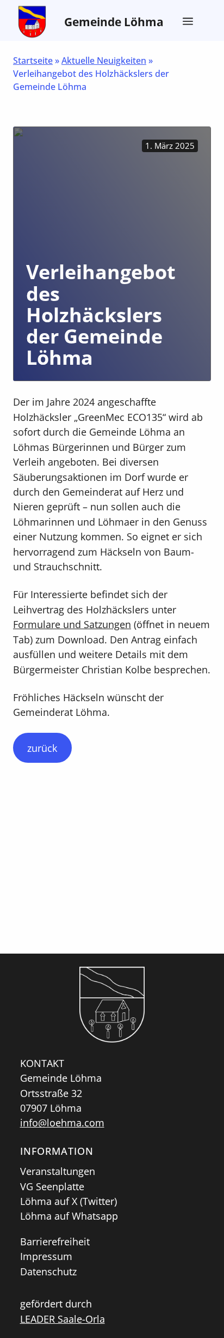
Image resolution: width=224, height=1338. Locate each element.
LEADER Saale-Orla (62, 1318)
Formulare (36, 624)
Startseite (33, 61)
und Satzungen (95, 624)
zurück (42, 748)
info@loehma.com (62, 1122)
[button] (186, 22)
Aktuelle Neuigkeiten (103, 61)
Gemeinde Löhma (114, 21)
